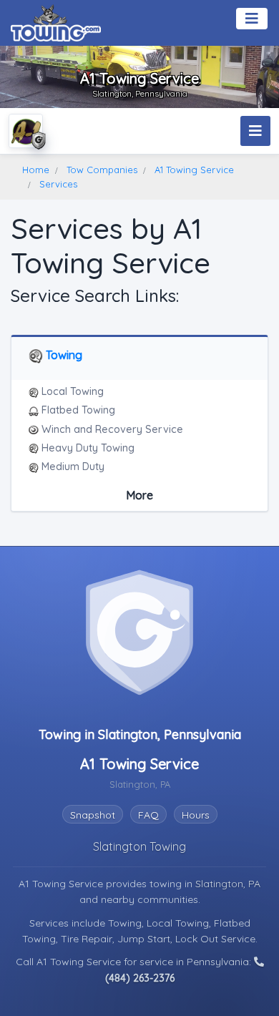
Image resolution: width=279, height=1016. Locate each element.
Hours (196, 815)
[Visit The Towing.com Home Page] (56, 21)
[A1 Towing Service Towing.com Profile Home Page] (25, 130)
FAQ (148, 815)
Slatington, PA (227, 883)
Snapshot (92, 815)
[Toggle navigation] (252, 18)
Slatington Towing (139, 846)
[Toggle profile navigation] (255, 131)
